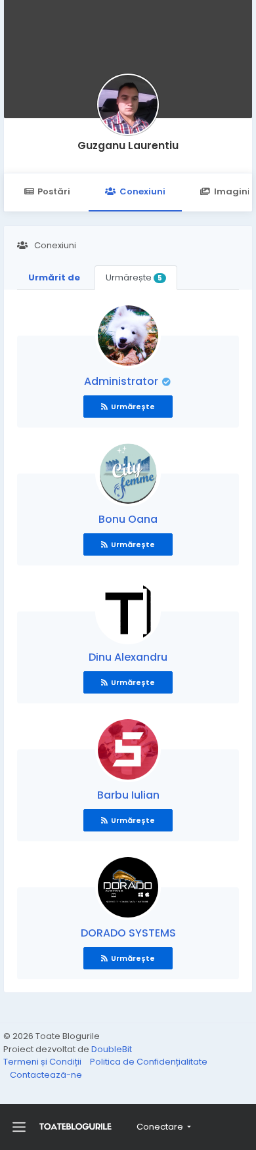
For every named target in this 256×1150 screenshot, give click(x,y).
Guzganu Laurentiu (128, 145)
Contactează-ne (46, 1075)
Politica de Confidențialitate (148, 1061)
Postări (53, 191)
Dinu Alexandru (128, 657)
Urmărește (134, 277)
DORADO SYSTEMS (128, 932)
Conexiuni (142, 191)
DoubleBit (111, 1049)
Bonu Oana (128, 519)
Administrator (122, 381)
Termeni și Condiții (43, 1061)
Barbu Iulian (128, 795)
